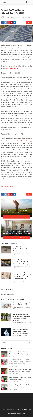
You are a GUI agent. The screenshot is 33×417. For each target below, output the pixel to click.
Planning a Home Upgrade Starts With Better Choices (22, 304)
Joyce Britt (18, 266)
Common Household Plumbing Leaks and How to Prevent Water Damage (20, 370)
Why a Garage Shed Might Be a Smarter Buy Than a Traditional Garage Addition (21, 317)
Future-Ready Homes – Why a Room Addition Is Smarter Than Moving (21, 262)
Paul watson (18, 281)
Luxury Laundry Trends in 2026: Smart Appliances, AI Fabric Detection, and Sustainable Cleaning (22, 276)
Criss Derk (10, 17)
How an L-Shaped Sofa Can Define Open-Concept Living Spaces (19, 386)
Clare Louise (18, 253)
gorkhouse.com (26, 409)
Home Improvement (6, 7)
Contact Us (12, 413)
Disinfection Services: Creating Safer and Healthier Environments (21, 331)
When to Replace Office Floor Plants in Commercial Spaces (20, 378)
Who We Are (21, 413)
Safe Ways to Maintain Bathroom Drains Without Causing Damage (21, 249)
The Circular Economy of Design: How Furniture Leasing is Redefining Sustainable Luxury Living (20, 362)
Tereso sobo (18, 335)
